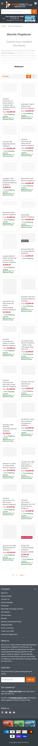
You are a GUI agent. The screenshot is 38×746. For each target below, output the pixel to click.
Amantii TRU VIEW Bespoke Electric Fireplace (9, 548)
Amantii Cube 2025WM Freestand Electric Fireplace (10, 428)
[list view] (33, 76)
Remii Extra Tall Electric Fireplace (27, 179)
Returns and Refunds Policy (11, 622)
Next (22, 575)
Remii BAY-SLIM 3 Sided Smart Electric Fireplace (27, 106)
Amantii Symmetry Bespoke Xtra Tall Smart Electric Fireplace (28, 504)
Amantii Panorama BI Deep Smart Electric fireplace (27, 142)
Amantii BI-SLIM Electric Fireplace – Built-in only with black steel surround (27, 345)
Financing (4, 606)
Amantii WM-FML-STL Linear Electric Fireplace (28, 251)
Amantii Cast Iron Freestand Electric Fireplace (28, 299)
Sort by (6, 76)
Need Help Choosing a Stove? (12, 609)
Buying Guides (6, 596)
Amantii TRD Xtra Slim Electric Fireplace (27, 384)
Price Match (5, 612)
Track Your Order (7, 631)
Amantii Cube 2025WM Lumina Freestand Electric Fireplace (10, 181)
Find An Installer (7, 602)
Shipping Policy (6, 625)
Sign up (30, 679)
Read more (19, 66)
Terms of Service (7, 628)
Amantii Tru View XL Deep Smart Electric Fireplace (9, 465)
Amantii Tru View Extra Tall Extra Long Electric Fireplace (27, 422)
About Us (4, 593)
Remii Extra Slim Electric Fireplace (9, 213)
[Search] (34, 11)
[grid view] (28, 76)
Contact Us (5, 599)
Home (3, 26)
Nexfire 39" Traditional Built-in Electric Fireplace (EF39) (27, 549)
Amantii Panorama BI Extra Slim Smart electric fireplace (9, 383)
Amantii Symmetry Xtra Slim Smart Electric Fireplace (9, 501)
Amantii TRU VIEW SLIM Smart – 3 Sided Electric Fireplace (28, 465)
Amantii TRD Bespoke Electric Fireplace (9, 144)
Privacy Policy (6, 615)
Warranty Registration (9, 634)
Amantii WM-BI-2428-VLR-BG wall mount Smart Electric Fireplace (9, 259)
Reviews (4, 618)
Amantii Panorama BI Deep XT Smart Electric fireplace (9, 342)
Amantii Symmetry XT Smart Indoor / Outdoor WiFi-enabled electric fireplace (9, 104)
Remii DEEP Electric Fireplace (27, 216)
